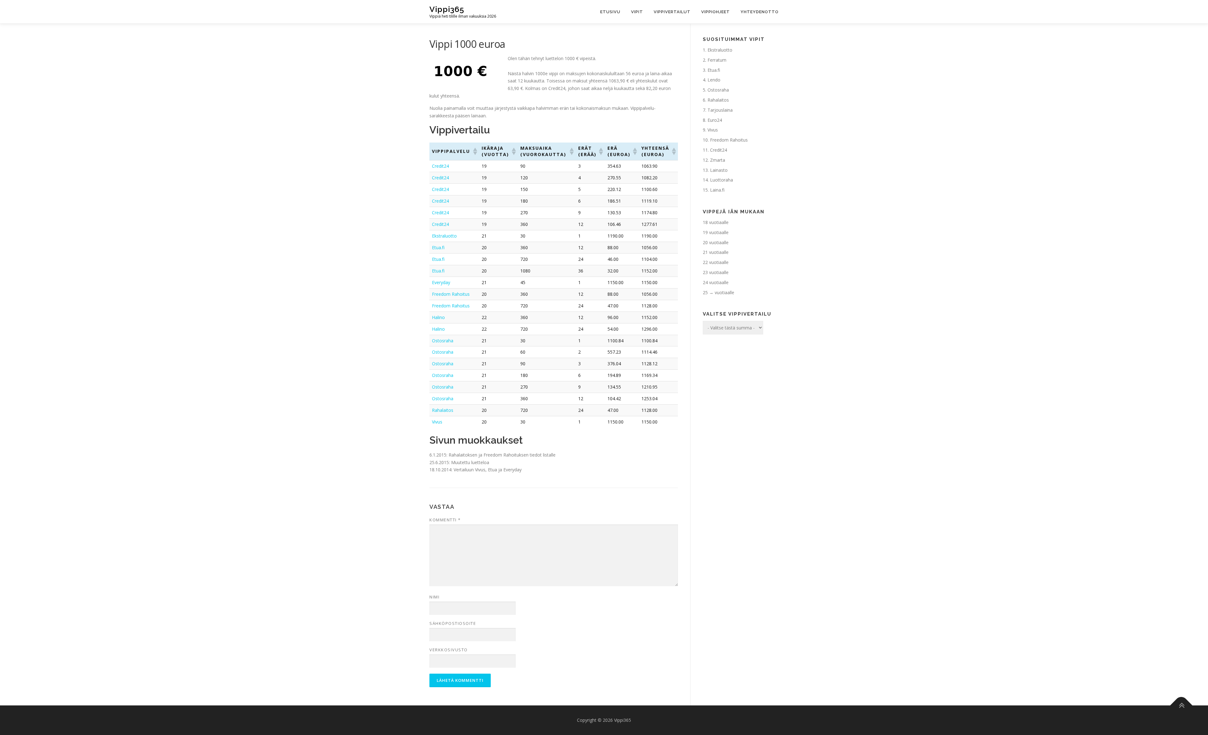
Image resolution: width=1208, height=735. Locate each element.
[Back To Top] (1181, 705)
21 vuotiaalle (716, 252)
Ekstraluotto (444, 236)
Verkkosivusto (448, 650)
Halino (438, 317)
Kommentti (445, 520)
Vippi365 (446, 9)
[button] (475, 151)
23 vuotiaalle (716, 272)
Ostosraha (442, 341)
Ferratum (716, 60)
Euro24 (714, 120)
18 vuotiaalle (716, 222)
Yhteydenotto (760, 11)
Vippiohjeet (715, 11)
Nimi (434, 597)
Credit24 (440, 166)
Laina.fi (717, 190)
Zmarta (717, 160)
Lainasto (719, 170)
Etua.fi (438, 247)
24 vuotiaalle (716, 282)
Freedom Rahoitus (451, 294)
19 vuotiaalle (716, 232)
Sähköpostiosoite (452, 623)
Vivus (437, 422)
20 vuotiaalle (716, 242)
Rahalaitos (442, 410)
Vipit (637, 11)
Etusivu (610, 11)
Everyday (441, 282)
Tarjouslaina (720, 110)
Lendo (713, 80)
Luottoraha (721, 180)
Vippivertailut (672, 11)
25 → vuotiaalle (718, 292)
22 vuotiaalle (716, 262)
